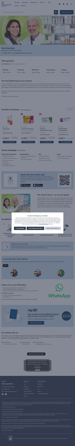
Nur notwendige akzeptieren (35, 228)
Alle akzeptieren (20, 228)
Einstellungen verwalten (53, 228)
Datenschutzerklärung (43, 224)
